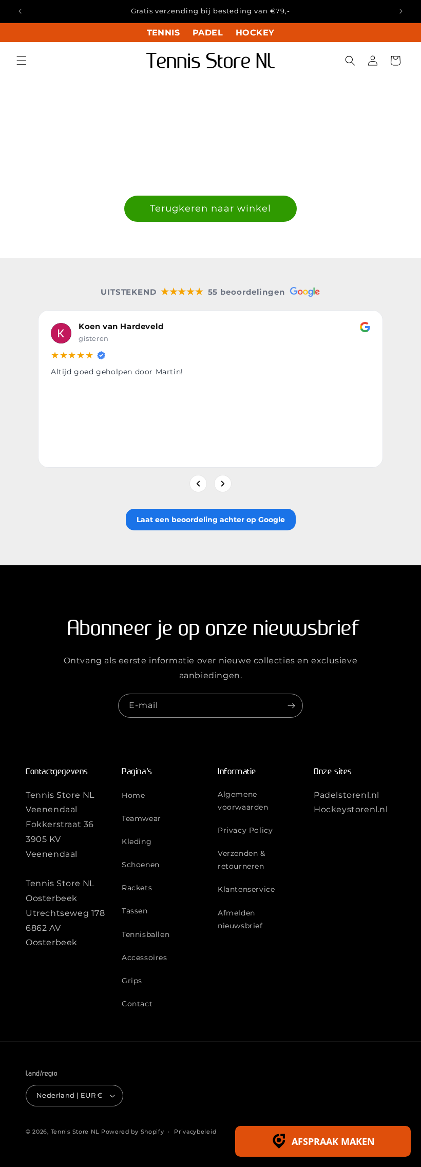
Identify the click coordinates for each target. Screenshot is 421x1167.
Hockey (255, 32)
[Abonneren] (291, 706)
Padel (208, 32)
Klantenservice (246, 889)
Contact (137, 1003)
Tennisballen (145, 934)
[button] (21, 60)
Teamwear (141, 818)
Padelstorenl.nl (346, 795)
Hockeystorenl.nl (351, 809)
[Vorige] (198, 483)
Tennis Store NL (75, 1131)
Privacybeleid (195, 1131)
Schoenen (141, 864)
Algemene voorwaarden (243, 801)
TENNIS (163, 32)
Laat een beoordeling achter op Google (211, 519)
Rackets (137, 887)
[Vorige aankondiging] (20, 11)
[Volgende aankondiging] (401, 11)
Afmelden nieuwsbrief (240, 919)
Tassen (135, 910)
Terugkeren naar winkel (210, 208)
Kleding (136, 841)
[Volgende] (223, 483)
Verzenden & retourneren (241, 860)
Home (133, 795)
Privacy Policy (245, 830)
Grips (132, 980)
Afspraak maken (333, 1141)
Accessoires (144, 957)
